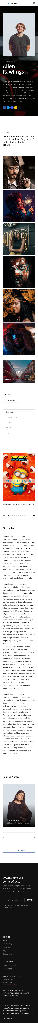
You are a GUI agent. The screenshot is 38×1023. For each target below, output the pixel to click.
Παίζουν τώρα (8, 944)
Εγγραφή (29, 900)
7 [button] (20, 515)
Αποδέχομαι (7, 1019)
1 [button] (8, 515)
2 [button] (10, 515)
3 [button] (12, 515)
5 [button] (16, 515)
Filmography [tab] (10, 412)
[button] (4, 515)
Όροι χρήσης (7, 968)
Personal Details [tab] (12, 417)
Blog (4, 950)
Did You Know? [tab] (11, 428)
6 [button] (18, 515)
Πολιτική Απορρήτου (10, 965)
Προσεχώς (6, 947)
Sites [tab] (7, 433)
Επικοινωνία (7, 954)
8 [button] (22, 515)
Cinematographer (9, 61)
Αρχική (5, 940)
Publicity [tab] (9, 422)
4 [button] (14, 515)
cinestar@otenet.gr (10, 985)
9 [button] (24, 515)
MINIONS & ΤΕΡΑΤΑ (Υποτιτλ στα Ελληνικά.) (19, 504)
